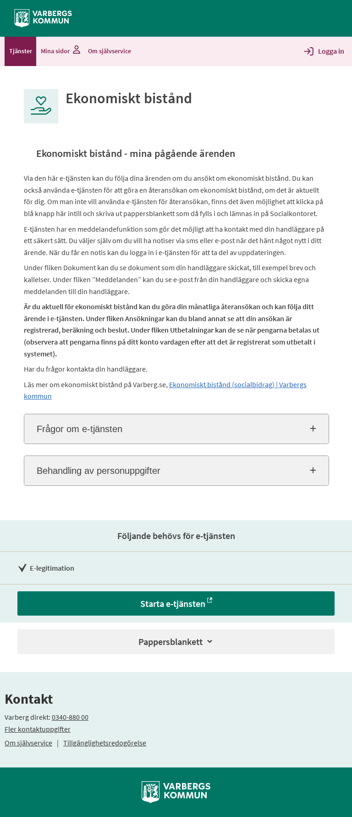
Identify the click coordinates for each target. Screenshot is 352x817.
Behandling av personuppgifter (98, 471)
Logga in (331, 51)
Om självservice (28, 742)
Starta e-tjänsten (172, 603)
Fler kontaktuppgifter (38, 729)
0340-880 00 (70, 717)
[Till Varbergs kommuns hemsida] (176, 791)
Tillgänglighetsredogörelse (104, 742)
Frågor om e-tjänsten (79, 429)
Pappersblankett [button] (170, 641)
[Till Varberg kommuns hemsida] (43, 17)
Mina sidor (55, 51)
